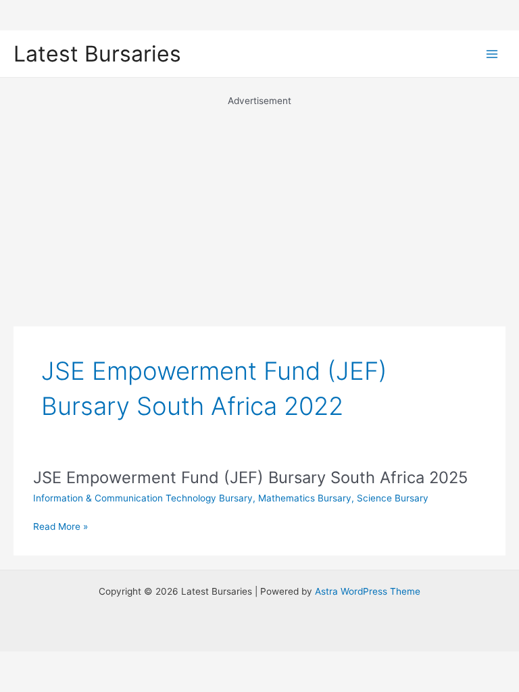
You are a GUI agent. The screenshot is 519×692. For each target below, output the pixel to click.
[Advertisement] (259, 202)
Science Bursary (392, 498)
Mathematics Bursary (304, 498)
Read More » (60, 527)
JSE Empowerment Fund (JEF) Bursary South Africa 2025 (250, 477)
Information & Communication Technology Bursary (143, 498)
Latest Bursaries (97, 54)
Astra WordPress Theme (367, 591)
